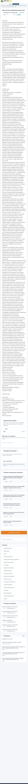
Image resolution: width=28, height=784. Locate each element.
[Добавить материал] (3, 4)
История (19, 14)
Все (23, 635)
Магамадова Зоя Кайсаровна (10, 12)
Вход (10, 4)
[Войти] (7, 4)
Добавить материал (15, 532)
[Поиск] (5, 4)
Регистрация (15, 4)
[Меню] (26, 1)
